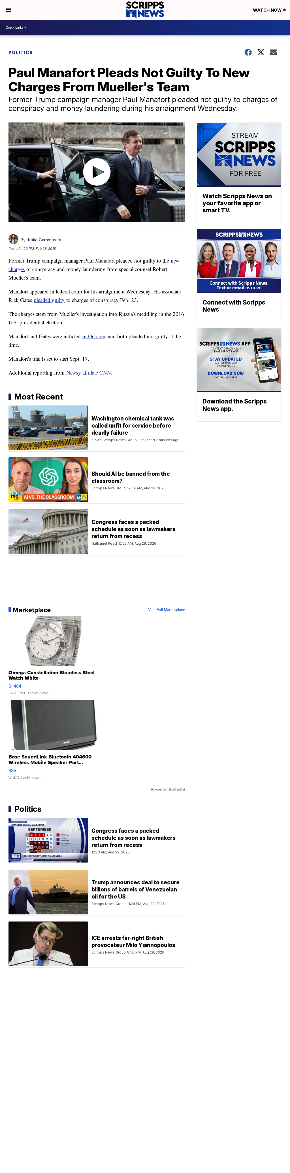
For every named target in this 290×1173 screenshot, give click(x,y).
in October (93, 336)
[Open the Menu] (8, 10)
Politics (20, 52)
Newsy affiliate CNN (88, 372)
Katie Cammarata (44, 239)
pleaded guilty (49, 299)
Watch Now (268, 10)
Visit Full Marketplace (166, 610)
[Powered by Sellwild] (177, 790)
